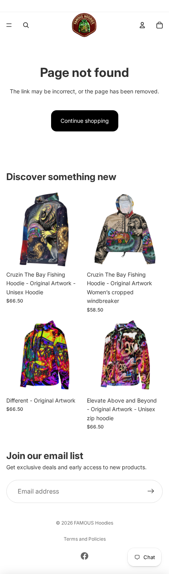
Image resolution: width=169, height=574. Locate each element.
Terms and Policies (85, 539)
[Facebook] (84, 556)
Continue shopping (85, 120)
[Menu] (9, 25)
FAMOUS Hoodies (93, 523)
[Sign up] (151, 491)
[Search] (26, 25)
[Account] (142, 25)
